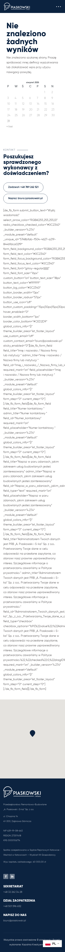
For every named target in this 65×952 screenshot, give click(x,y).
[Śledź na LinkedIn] (12, 876)
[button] (58, 6)
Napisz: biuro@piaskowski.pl (25, 198)
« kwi (9, 126)
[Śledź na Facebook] (5, 876)
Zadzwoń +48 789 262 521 (23, 187)
